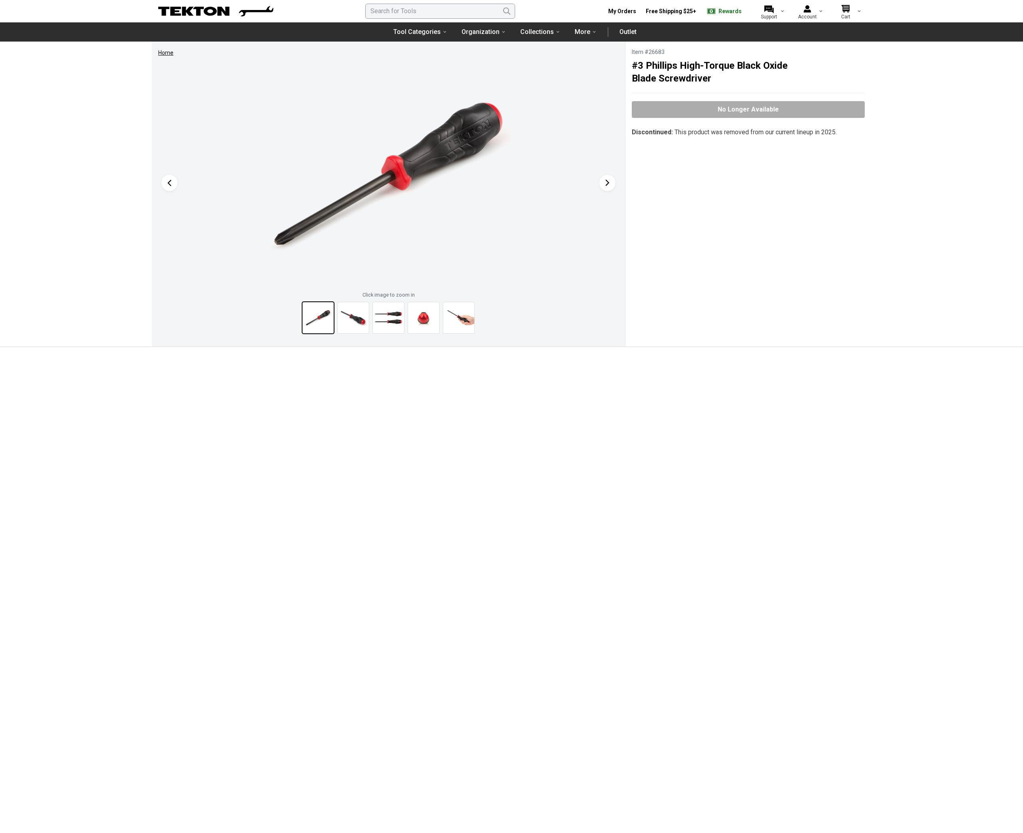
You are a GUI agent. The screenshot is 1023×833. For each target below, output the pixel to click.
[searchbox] (440, 11)
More (582, 32)
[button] (388, 175)
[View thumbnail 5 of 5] (459, 318)
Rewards (730, 11)
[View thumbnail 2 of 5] (353, 318)
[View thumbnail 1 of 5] (318, 318)
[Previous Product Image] (169, 183)
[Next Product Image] (607, 183)
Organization (481, 32)
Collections (537, 32)
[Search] (506, 11)
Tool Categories (417, 32)
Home (165, 53)
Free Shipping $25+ (671, 11)
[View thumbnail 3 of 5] (388, 318)
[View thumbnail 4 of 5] (424, 318)
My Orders (622, 11)
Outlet (628, 32)
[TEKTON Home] (215, 11)
